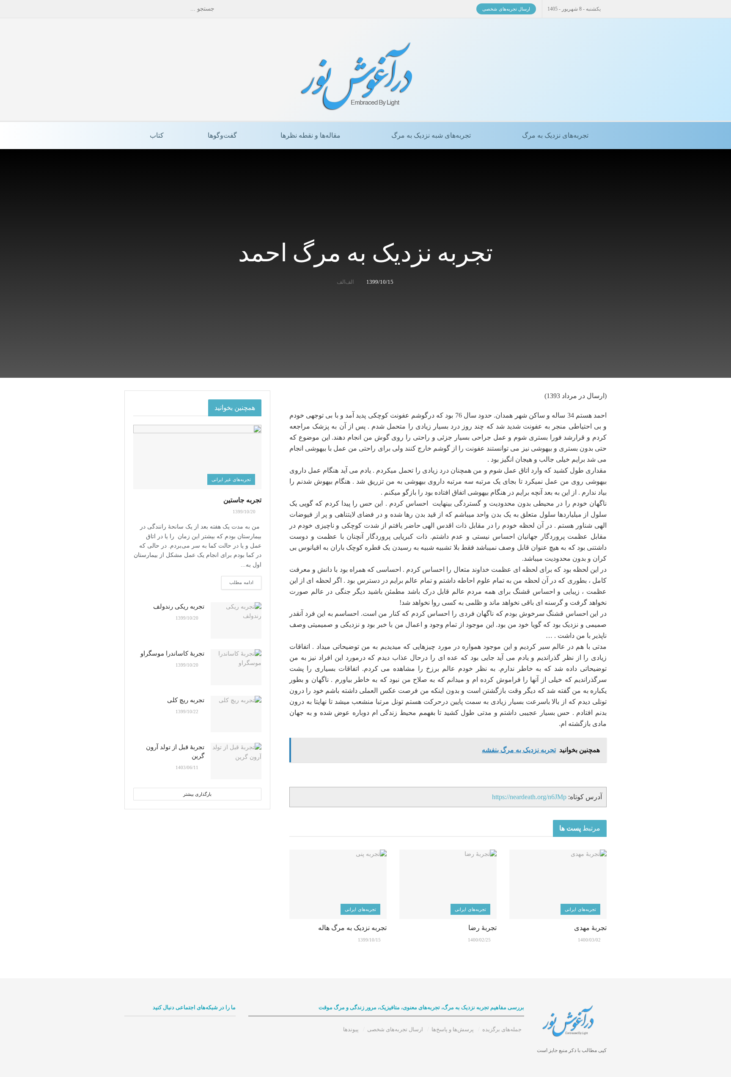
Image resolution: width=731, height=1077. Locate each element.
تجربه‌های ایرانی (580, 909)
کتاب (157, 135)
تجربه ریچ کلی (185, 700)
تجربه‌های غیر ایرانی (231, 479)
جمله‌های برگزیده (502, 1029)
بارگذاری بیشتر (197, 794)
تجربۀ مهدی (590, 927)
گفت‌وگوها (222, 135)
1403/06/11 (188, 767)
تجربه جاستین (242, 500)
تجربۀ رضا (482, 927)
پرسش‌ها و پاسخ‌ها (452, 1029)
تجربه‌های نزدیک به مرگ (555, 135)
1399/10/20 (245, 511)
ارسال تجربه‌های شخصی (506, 8)
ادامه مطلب (241, 582)
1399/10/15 (379, 282)
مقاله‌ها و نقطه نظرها (310, 135)
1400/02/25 (480, 939)
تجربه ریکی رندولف (178, 606)
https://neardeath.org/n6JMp (529, 796)
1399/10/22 (188, 711)
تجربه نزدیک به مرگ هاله (352, 927)
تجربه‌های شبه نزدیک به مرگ (431, 135)
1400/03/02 (590, 939)
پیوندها (351, 1029)
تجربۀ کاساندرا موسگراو (172, 653)
